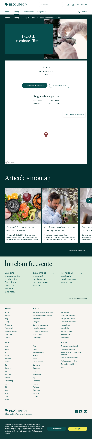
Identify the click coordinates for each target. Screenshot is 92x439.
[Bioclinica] (16, 4)
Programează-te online (34, 85)
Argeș (7, 349)
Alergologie (65, 312)
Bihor (6, 352)
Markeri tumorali (66, 331)
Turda (33, 18)
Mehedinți (36, 381)
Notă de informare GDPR (69, 358)
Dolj (6, 371)
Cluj (25, 18)
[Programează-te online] (73, 4)
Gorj (34, 371)
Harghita (8, 374)
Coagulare (36, 322)
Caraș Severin (38, 362)
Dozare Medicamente (68, 322)
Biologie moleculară (68, 319)
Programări (9, 328)
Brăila (7, 355)
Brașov (35, 355)
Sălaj (6, 390)
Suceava (36, 393)
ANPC (63, 367)
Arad (34, 346)
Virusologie (65, 337)
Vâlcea (7, 400)
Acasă (7, 18)
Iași (34, 378)
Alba (6, 346)
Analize (7, 315)
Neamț (35, 384)
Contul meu (9, 334)
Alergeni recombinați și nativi (43, 312)
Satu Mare (36, 390)
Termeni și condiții (67, 364)
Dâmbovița (36, 368)
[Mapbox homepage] (10, 162)
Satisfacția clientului (68, 349)
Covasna (8, 368)
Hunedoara (37, 374)
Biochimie (36, 319)
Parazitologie (65, 334)
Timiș (6, 396)
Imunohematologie (39, 328)
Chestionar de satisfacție (70, 346)
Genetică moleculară (40, 325)
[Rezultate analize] (68, 4)
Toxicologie (37, 337)
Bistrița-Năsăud (38, 352)
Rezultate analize (11, 331)
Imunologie (65, 328)
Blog (6, 319)
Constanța (36, 365)
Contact (84, 12)
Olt (6, 387)
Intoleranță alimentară (40, 331)
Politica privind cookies (69, 361)
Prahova (36, 387)
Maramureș (9, 381)
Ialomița (7, 378)
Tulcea (35, 396)
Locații (16, 18)
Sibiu (6, 393)
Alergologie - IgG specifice (42, 315)
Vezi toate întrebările (77, 298)
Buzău (35, 359)
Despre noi (8, 325)
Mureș (7, 384)
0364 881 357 (61, 85)
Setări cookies (56, 429)
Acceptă (78, 429)
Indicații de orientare (75, 114)
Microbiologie (37, 334)
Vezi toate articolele (77, 251)
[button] (89, 200)
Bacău (35, 349)
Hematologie (65, 325)
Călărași (8, 362)
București (8, 359)
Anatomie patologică (68, 315)
